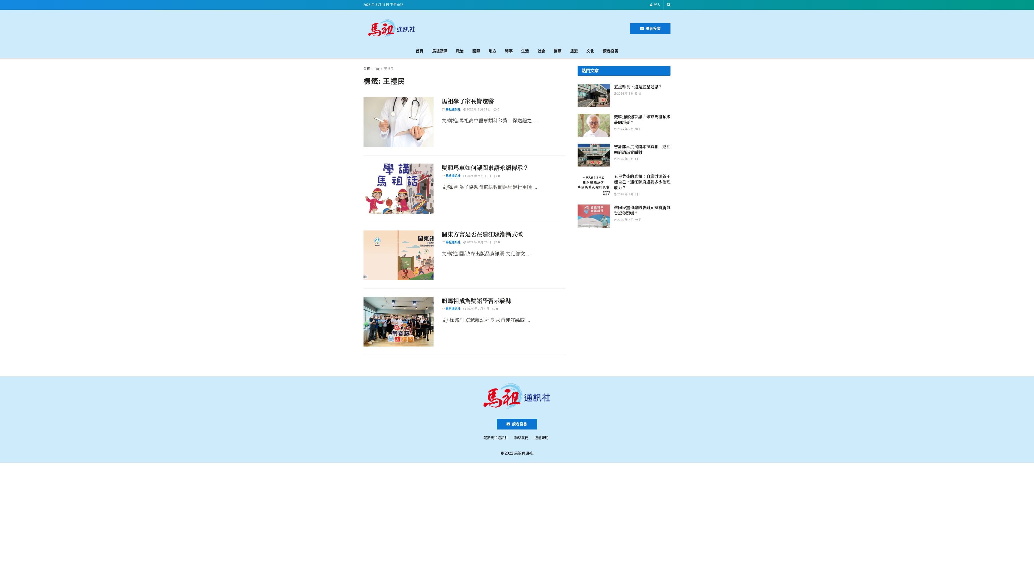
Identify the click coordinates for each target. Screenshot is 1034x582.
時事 (509, 51)
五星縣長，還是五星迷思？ (638, 86)
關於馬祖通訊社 (496, 438)
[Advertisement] (526, 27)
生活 (525, 51)
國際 (476, 51)
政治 (460, 51)
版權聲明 (542, 438)
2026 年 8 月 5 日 (628, 194)
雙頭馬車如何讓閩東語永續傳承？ (485, 167)
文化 (590, 51)
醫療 (558, 51)
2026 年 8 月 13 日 (628, 93)
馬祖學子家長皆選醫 (468, 101)
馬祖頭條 (440, 51)
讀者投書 (653, 28)
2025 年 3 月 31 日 (478, 109)
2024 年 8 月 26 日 (478, 242)
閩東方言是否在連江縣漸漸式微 (482, 234)
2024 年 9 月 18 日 (478, 176)
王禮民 (389, 69)
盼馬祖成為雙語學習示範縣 (476, 300)
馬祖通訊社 (453, 109)
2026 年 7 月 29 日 (629, 220)
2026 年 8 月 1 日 (628, 159)
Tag (377, 69)
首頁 (420, 51)
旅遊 (574, 51)
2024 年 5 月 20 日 (629, 129)
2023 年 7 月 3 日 (477, 309)
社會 (542, 51)
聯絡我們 (521, 438)
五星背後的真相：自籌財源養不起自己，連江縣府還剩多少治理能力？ (642, 181)
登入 (656, 5)
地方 (493, 51)
